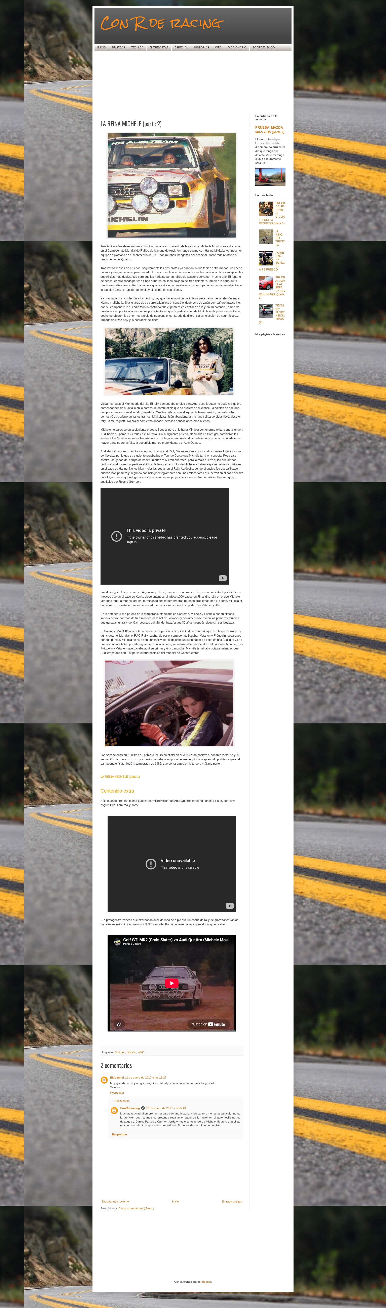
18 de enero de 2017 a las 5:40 (166, 1108)
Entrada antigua (232, 1201)
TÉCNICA (137, 47)
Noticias (120, 1052)
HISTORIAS (201, 47)
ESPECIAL (181, 47)
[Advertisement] (198, 82)
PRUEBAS (118, 47)
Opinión (131, 1052)
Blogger (206, 1281)
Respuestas (121, 1100)
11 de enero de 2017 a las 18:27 (145, 1077)
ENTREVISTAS (158, 47)
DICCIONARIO (237, 47)
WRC (218, 47)
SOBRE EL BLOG (264, 47)
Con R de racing (161, 22)
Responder (117, 1092)
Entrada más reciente (115, 1201)
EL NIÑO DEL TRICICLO (280, 237)
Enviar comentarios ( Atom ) (136, 1208)
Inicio (175, 1201)
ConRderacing (130, 1108)
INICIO (101, 47)
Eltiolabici (117, 1077)
